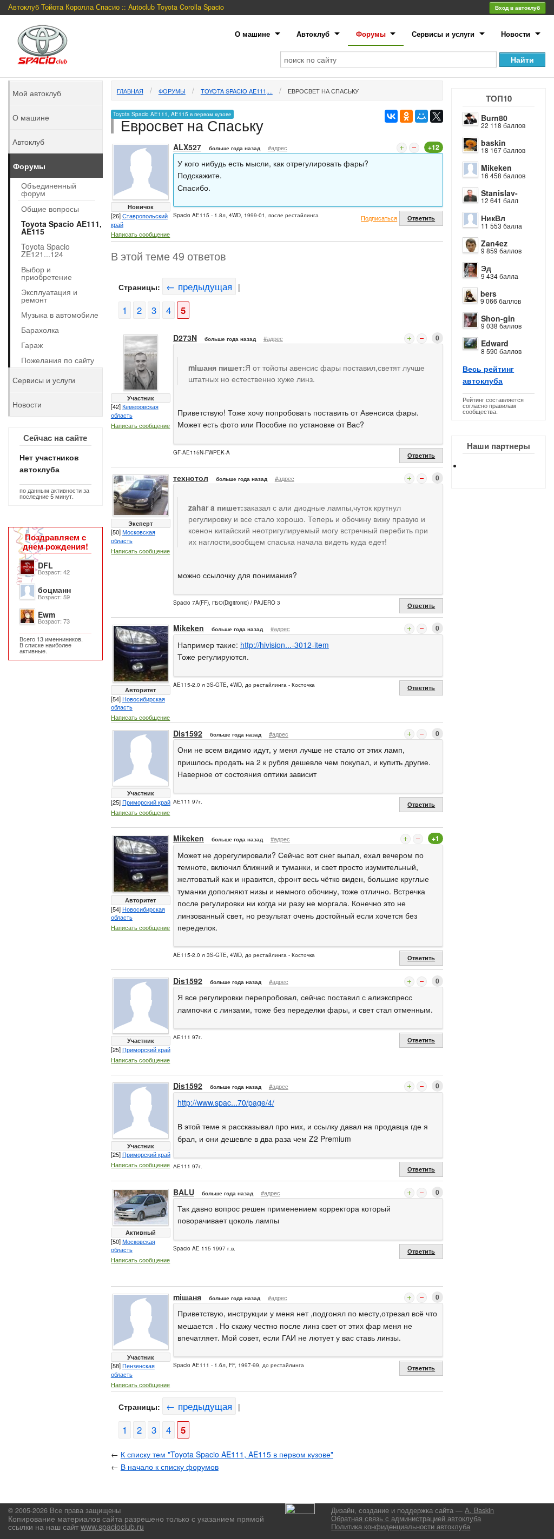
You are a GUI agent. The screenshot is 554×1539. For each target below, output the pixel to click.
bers (488, 293)
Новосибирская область (138, 703)
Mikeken (496, 167)
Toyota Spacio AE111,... (237, 90)
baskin (493, 142)
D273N (185, 337)
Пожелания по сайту (57, 359)
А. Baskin (479, 1510)
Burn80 (494, 117)
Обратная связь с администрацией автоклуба (406, 1518)
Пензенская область (133, 1370)
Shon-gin (498, 318)
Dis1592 (187, 733)
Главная (130, 90)
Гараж (32, 344)
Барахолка (40, 329)
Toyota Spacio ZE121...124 (45, 250)
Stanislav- (499, 193)
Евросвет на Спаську (323, 90)
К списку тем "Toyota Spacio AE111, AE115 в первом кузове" (227, 1454)
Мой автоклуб (36, 93)
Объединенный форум (48, 189)
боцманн (54, 589)
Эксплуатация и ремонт (49, 295)
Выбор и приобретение (46, 273)
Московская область (133, 536)
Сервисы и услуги (443, 34)
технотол (190, 477)
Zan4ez (494, 243)
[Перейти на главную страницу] (43, 44)
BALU (183, 1192)
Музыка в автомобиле (59, 314)
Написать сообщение (140, 234)
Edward (495, 343)
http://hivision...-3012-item (284, 644)
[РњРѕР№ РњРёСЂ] (421, 116)
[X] (436, 116)
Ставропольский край (139, 220)
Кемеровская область (135, 410)
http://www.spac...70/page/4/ (225, 1102)
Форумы (371, 34)
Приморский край (146, 802)
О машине (252, 34)
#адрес (277, 147)
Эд (486, 268)
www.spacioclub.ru (112, 1526)
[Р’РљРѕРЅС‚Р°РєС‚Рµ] (391, 116)
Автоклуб (312, 34)
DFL (45, 565)
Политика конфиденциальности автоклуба (400, 1526)
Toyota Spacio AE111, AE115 (61, 227)
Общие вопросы (50, 208)
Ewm (46, 614)
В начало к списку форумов (170, 1466)
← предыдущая (199, 286)
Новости (515, 34)
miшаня (187, 1297)
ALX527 (187, 147)
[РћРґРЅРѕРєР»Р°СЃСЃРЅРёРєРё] (406, 116)
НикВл (493, 217)
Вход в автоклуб (517, 7)
